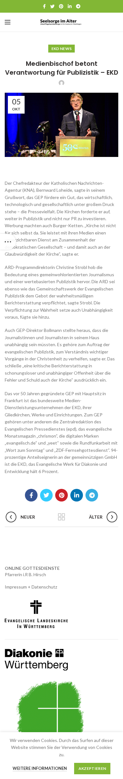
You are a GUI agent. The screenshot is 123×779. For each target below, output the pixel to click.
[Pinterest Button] (61, 6)
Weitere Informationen (40, 768)
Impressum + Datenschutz (31, 586)
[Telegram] (78, 6)
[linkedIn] (70, 6)
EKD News (61, 48)
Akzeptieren (92, 768)
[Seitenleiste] (8, 242)
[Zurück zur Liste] (61, 517)
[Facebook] (44, 6)
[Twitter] (52, 6)
